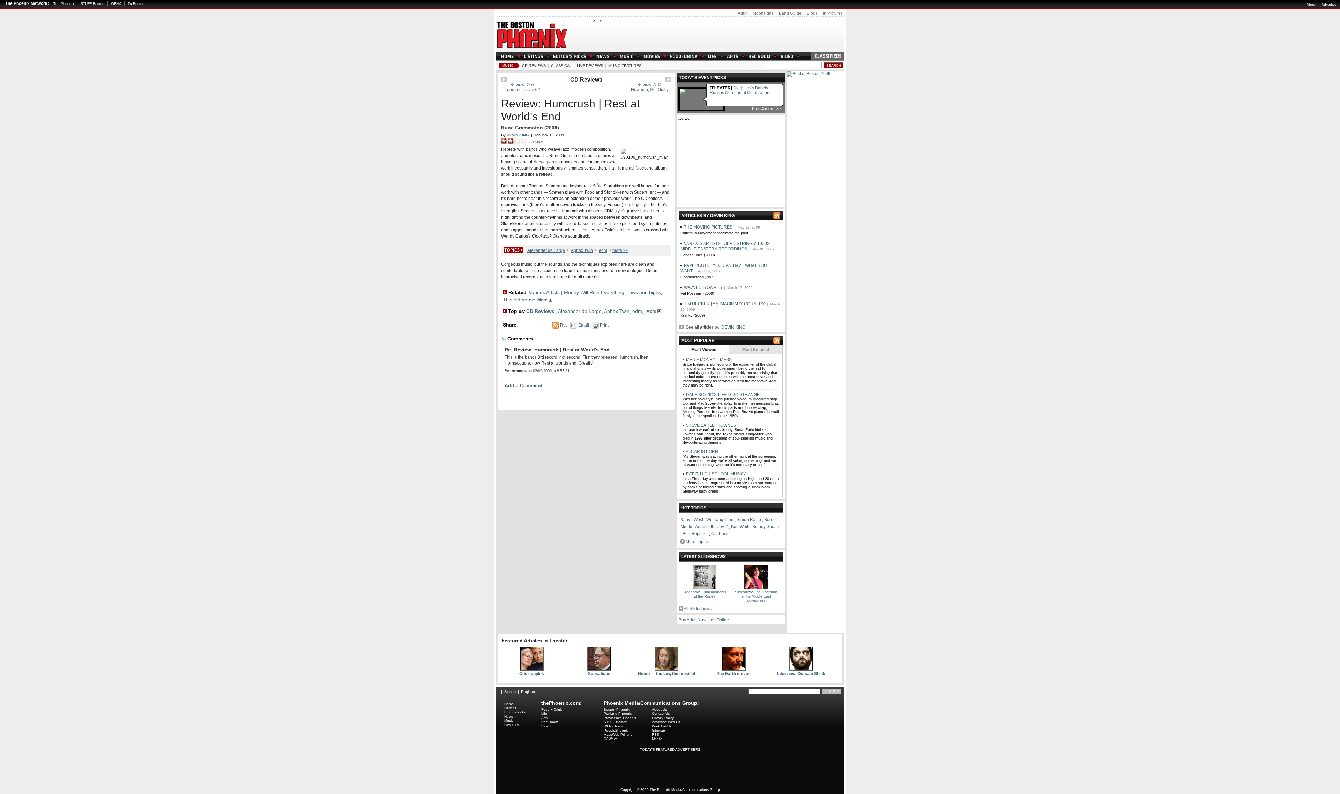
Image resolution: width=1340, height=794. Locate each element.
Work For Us (661, 726)
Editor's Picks (515, 712)
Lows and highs (643, 292)
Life (544, 714)
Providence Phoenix (620, 718)
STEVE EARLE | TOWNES (710, 425)
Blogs (812, 13)
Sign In (510, 692)
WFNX (116, 4)
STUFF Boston (92, 4)
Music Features (624, 65)
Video (546, 726)
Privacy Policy (663, 718)
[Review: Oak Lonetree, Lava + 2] (504, 80)
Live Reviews (590, 65)
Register (528, 692)
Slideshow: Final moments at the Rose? (705, 594)
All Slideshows (698, 608)
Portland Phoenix (618, 714)
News (508, 716)
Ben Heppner (695, 533)
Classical (561, 65)
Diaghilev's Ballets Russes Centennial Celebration (739, 90)
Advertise (1329, 4)
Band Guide (790, 13)
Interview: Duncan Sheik (801, 673)
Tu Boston (136, 4)
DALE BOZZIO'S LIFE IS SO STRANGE (722, 394)
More (543, 300)
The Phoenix (63, 4)
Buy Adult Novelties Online (704, 619)
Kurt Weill (740, 526)
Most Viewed (703, 349)
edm (603, 250)
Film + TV (511, 725)
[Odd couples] (532, 669)
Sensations (599, 673)
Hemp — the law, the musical (666, 673)
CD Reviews (534, 65)
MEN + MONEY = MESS (708, 359)
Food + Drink (551, 709)
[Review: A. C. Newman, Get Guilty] (668, 80)
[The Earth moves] (734, 669)
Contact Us (661, 714)
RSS (655, 734)
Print (604, 325)
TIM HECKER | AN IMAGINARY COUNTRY (724, 303)
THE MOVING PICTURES (708, 227)
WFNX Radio (614, 726)
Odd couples (531, 673)
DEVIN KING (733, 327)
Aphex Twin (582, 250)
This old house (519, 299)
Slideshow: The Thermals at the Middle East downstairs (756, 596)
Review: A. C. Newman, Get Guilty (650, 87)
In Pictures (833, 13)
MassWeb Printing (618, 734)
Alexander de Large (546, 250)
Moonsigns (763, 13)
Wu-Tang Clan (720, 519)
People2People (616, 730)
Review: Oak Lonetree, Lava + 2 (522, 87)
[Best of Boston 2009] (809, 73)
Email (583, 325)
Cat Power (721, 533)
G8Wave (611, 739)
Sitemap (658, 730)
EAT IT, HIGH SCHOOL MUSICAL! (717, 474)
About (1311, 4)
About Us (659, 709)
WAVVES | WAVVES (703, 287)
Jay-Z (722, 526)
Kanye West (691, 519)
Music (507, 65)
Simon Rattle (749, 519)
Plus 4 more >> (766, 108)
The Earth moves (734, 673)
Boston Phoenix (617, 709)
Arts (544, 718)
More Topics (697, 541)
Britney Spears (766, 526)
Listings (510, 708)
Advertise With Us (666, 722)
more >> (620, 250)
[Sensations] (599, 669)
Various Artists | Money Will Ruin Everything (576, 292)
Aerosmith (704, 526)
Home (509, 704)
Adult (742, 13)
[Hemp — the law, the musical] (666, 669)
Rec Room (549, 722)
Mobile (657, 739)
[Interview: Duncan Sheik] (801, 669)
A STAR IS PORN (701, 451)
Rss (563, 325)
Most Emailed (755, 349)
